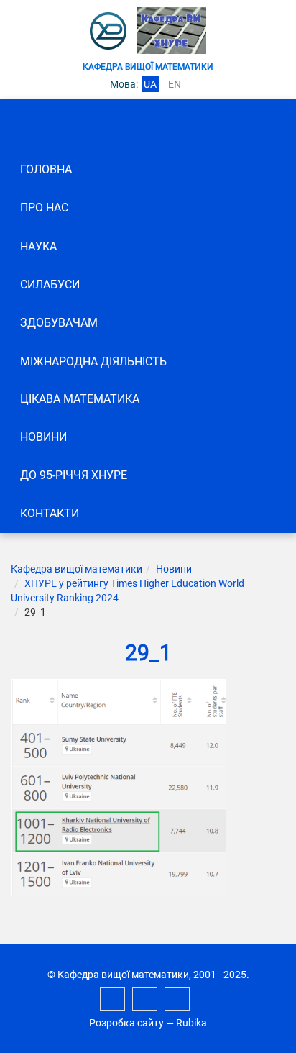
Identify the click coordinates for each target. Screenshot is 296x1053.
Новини (43, 437)
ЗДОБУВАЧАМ (59, 322)
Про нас (44, 207)
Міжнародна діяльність (93, 361)
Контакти (49, 513)
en (174, 84)
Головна (46, 169)
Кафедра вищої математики (76, 569)
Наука (38, 246)
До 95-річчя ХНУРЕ (73, 475)
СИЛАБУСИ (50, 284)
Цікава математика (79, 399)
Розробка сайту (126, 1023)
